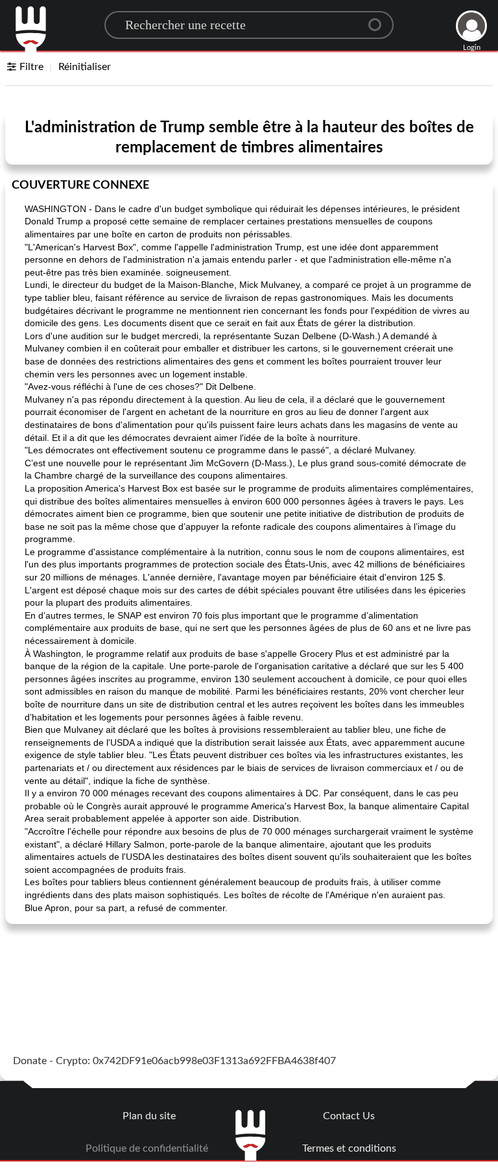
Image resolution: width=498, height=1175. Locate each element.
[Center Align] (379, 19)
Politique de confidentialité (147, 1148)
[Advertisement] (249, 967)
